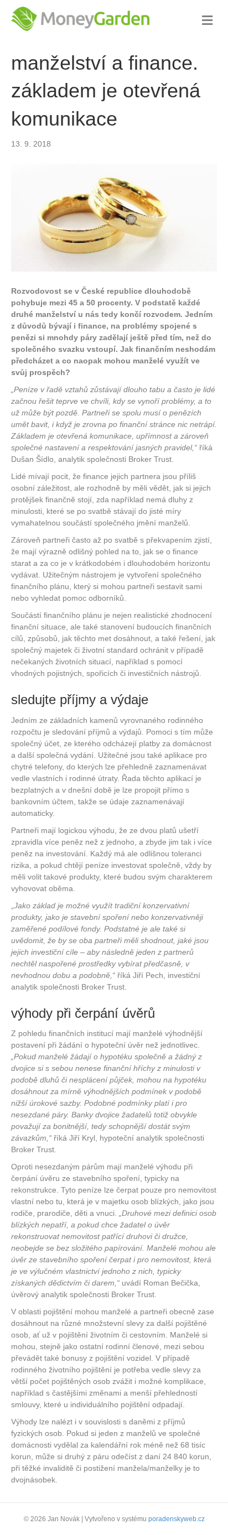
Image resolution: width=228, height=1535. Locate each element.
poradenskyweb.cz (176, 1519)
